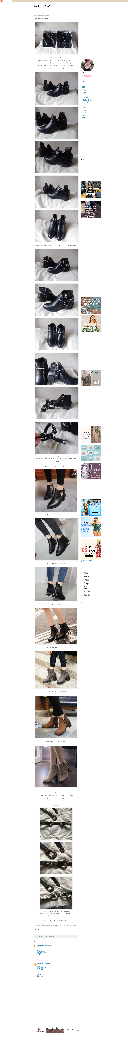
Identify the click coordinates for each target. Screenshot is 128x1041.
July (83, 105)
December (85, 90)
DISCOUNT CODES (69, 11)
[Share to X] (52, 936)
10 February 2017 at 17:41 (46, 945)
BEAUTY (47, 11)
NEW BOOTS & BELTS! (87, 100)
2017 (83, 87)
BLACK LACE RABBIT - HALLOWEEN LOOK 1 (87, 96)
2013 (83, 117)
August (84, 104)
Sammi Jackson (42, 5)
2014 (83, 115)
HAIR (39, 11)
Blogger (68, 1037)
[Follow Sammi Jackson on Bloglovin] (87, 76)
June (84, 107)
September (85, 102)
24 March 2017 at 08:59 (45, 963)
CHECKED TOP (85, 97)
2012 (83, 118)
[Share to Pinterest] (55, 936)
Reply (38, 959)
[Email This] (50, 936)
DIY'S (43, 11)
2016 (83, 89)
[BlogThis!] (51, 936)
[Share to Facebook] (53, 936)
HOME (35, 11)
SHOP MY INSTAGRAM (59, 11)
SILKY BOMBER (86, 99)
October (84, 93)
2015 (83, 114)
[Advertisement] (56, 1007)
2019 (83, 84)
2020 (83, 83)
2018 (83, 86)
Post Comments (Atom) (43, 1019)
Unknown (39, 945)
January (84, 112)
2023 (83, 81)
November (85, 92)
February (84, 110)
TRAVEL (52, 11)
